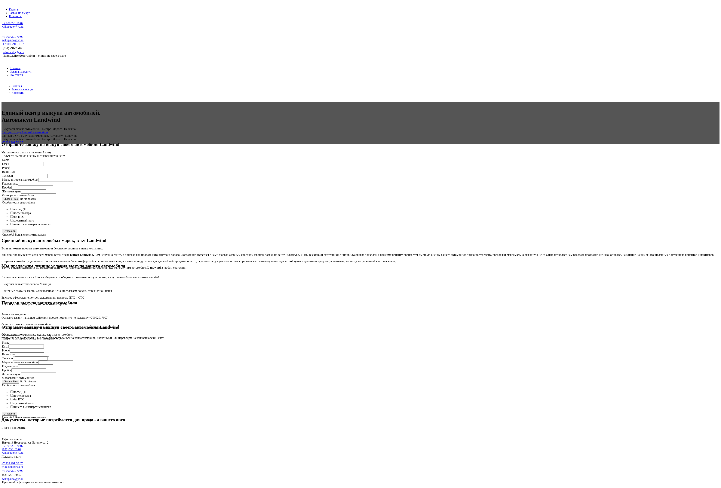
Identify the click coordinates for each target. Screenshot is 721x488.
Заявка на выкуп (21, 71)
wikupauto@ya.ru (12, 26)
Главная (15, 68)
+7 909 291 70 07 (12, 23)
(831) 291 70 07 (11, 449)
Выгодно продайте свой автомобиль (25, 132)
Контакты (16, 75)
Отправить (10, 231)
